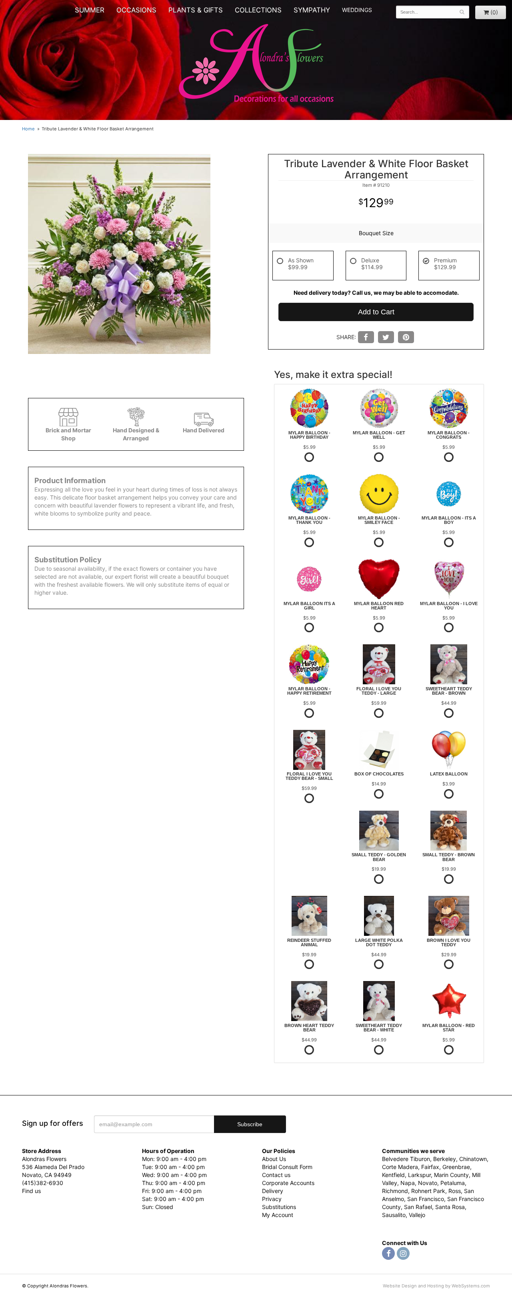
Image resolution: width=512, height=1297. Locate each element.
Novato (427, 1182)
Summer (89, 10)
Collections (258, 10)
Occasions (136, 10)
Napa (407, 1182)
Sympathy (312, 10)
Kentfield (393, 1174)
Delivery (272, 1190)
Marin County (451, 1174)
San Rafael (418, 1206)
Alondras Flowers (256, 64)
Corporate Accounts (288, 1182)
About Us (274, 1158)
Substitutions (279, 1206)
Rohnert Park (428, 1190)
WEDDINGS (357, 9)
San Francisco (425, 1198)
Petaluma (452, 1182)
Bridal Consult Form (287, 1166)
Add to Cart (376, 312)
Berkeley (444, 1158)
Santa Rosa (450, 1206)
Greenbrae (456, 1166)
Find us (31, 1190)
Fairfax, (431, 1166)
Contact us (276, 1174)
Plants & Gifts (195, 10)
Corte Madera (400, 1166)
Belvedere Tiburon (406, 1158)
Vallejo (417, 1214)
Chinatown (473, 1158)
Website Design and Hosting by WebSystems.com (436, 1286)
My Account (277, 1214)
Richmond (395, 1190)
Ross (454, 1190)
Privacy (272, 1198)
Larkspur (419, 1174)
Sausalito (394, 1214)
